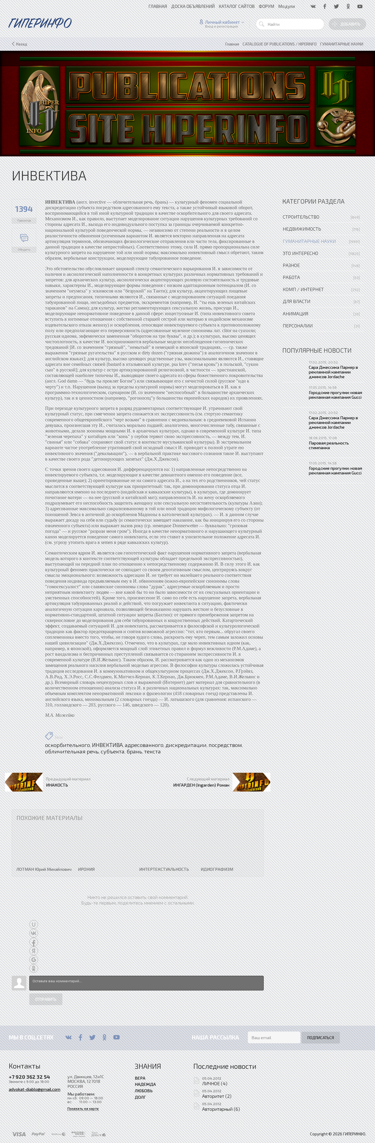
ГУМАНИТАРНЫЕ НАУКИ (309, 241)
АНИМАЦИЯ (295, 313)
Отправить (46, 999)
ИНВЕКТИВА (107, 745)
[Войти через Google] (33, 959)
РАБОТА (291, 277)
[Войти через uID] (33, 924)
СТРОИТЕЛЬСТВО (301, 216)
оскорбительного (67, 745)
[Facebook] (80, 1037)
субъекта (113, 751)
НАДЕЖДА (145, 1084)
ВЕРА (140, 1078)
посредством (225, 745)
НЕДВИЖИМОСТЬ (302, 228)
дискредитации (186, 745)
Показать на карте (83, 1108)
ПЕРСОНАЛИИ (298, 325)
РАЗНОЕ (291, 265)
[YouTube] (116, 1037)
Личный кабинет (222, 22)
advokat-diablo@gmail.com (34, 1089)
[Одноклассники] (104, 1037)
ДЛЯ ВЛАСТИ (296, 301)
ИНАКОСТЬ (57, 784)
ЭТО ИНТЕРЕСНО (300, 253)
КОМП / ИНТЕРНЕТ (303, 289)
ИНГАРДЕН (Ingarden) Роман (201, 784)
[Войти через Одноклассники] (33, 968)
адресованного (144, 745)
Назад (21, 44)
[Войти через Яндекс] (33, 950)
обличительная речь (72, 751)
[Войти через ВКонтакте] (33, 933)
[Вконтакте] (68, 1037)
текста (152, 751)
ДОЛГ (140, 1097)
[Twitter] (92, 1037)
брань (134, 751)
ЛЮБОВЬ (144, 1090)
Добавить (350, 24)
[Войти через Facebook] (33, 942)
